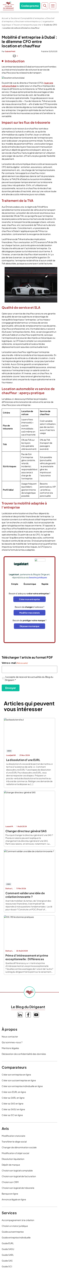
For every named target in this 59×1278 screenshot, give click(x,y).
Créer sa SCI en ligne (12, 1115)
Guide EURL (8, 1243)
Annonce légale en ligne (14, 1199)
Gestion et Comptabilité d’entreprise (27, 18)
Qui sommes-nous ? (12, 1042)
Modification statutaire (13, 1135)
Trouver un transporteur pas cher (27, 25)
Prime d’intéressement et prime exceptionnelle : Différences (26, 957)
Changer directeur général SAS (26, 831)
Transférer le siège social (14, 1141)
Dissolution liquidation (13, 1158)
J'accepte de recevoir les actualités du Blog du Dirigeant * (29, 678)
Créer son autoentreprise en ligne (19, 1080)
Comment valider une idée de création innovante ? (25, 894)
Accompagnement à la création (18, 1220)
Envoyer (10, 687)
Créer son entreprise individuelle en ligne (22, 1086)
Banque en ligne (10, 1193)
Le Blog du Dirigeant (8, 5)
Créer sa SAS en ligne (12, 1103)
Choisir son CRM (10, 1182)
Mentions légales (10, 1048)
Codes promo (30, 5)
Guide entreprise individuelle (16, 1237)
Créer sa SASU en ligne (13, 1109)
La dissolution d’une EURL (23, 760)
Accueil (5, 18)
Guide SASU (8, 1249)
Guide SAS (7, 1260)
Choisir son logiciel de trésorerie (18, 1187)
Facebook (28, 1014)
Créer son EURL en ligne (14, 1092)
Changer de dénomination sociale (19, 1147)
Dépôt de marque (11, 1164)
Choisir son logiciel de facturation (19, 1176)
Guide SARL (8, 1254)
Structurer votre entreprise (27, 21)
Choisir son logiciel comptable (17, 1170)
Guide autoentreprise (13, 1231)
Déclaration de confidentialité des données (24, 1053)
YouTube (36, 1014)
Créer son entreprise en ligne (16, 1074)
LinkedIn (20, 1014)
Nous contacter (10, 1036)
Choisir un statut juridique (15, 1225)
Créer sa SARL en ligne (13, 1097)
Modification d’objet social (15, 1153)
